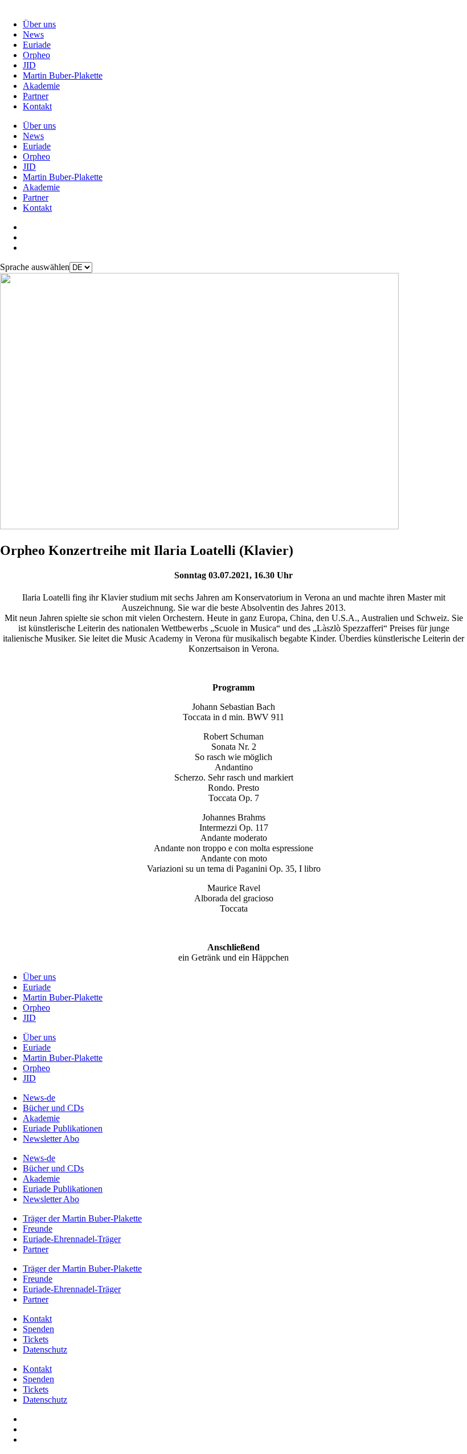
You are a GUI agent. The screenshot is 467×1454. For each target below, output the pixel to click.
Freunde (37, 1229)
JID (29, 65)
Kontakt (37, 106)
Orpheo (36, 55)
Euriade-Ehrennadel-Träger (72, 1239)
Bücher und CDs (53, 1108)
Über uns (39, 24)
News (33, 34)
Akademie (41, 86)
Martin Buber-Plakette (63, 75)
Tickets (35, 1339)
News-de (39, 1097)
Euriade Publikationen (63, 1128)
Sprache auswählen (34, 267)
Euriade (37, 45)
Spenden (38, 1329)
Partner (35, 96)
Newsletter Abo (51, 1138)
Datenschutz (45, 1349)
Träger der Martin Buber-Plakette (82, 1218)
